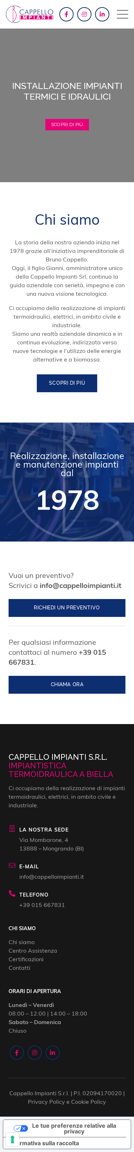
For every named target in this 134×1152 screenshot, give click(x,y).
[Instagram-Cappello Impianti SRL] (84, 14)
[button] (122, 14)
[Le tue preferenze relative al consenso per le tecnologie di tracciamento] (12, 1139)
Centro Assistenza (33, 950)
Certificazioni (26, 959)
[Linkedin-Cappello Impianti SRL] (102, 14)
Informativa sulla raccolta (44, 1143)
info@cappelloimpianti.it (80, 585)
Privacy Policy (46, 1101)
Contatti (19, 967)
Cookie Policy (88, 1101)
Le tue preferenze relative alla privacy (74, 1128)
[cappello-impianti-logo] (29, 14)
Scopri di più (67, 124)
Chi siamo (22, 942)
